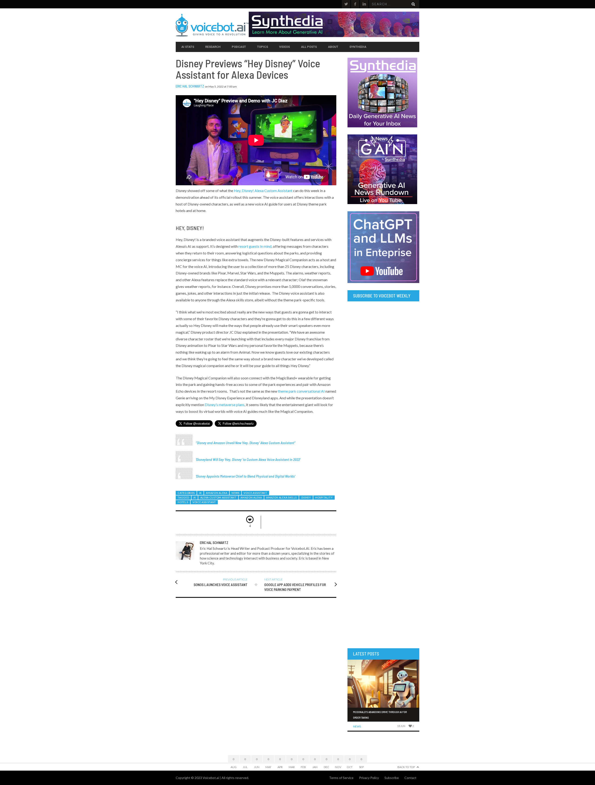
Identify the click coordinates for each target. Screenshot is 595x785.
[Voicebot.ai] (212, 25)
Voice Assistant (255, 492)
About (333, 47)
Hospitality (324, 497)
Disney (306, 497)
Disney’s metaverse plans (225, 404)
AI (200, 492)
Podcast (239, 47)
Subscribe (391, 778)
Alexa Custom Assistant (218, 497)
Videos (284, 47)
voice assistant (204, 502)
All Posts (309, 47)
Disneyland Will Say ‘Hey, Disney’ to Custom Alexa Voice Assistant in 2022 (248, 459)
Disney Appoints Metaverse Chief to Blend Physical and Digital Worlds (245, 476)
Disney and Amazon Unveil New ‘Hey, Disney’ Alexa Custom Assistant (245, 442)
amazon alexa (251, 497)
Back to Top (406, 767)
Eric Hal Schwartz (190, 86)
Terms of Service (341, 778)
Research (213, 47)
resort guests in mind (254, 246)
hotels (183, 502)
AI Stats (187, 47)
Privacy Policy (369, 778)
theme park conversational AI (301, 391)
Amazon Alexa (216, 492)
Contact (410, 778)
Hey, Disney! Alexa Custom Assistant (263, 190)
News (235, 492)
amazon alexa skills (281, 497)
